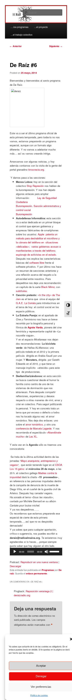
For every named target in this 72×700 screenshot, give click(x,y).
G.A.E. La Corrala (26, 303)
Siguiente (55, 46)
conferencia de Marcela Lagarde (33, 428)
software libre (36, 262)
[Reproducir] (15, 552)
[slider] (55, 551)
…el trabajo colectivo (21, 34)
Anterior (16, 46)
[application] (36, 551)
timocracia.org (36, 169)
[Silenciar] (46, 552)
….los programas (19, 27)
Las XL (33, 436)
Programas (48, 570)
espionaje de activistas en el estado (36, 254)
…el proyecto (41, 27)
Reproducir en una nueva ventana (39, 562)
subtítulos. (22, 291)
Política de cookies (39, 695)
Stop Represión (35, 186)
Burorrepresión (24, 214)
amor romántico (34, 424)
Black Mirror (48, 287)
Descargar (15, 566)
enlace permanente (36, 573)
